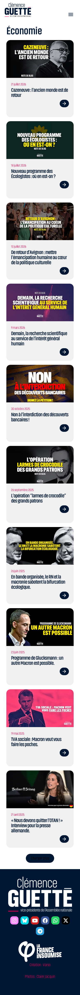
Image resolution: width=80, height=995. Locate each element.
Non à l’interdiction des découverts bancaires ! (39, 417)
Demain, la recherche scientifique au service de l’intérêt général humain (39, 338)
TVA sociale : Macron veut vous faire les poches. (36, 741)
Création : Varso (40, 965)
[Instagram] (14, 920)
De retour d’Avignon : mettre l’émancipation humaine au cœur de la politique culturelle (39, 257)
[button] (70, 14)
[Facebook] (45, 920)
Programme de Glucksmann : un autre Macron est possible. (37, 660)
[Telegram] (40, 931)
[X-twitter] (66, 920)
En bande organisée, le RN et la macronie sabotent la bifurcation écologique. (38, 582)
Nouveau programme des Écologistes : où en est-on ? (33, 173)
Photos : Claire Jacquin (40, 976)
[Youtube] (35, 920)
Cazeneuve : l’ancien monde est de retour (39, 92)
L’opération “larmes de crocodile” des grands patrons (38, 498)
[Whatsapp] (55, 920)
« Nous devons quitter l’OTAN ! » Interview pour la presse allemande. (37, 825)
